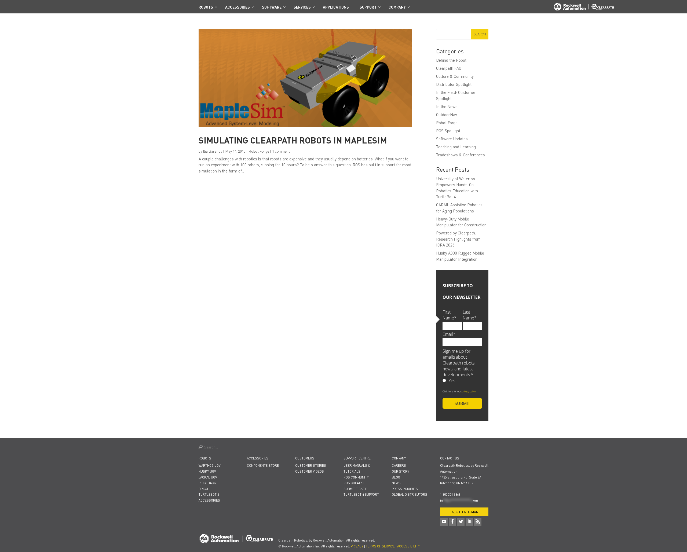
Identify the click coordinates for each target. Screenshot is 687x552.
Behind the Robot (451, 60)
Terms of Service (380, 546)
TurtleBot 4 (209, 494)
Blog (396, 477)
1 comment (281, 151)
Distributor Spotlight (454, 84)
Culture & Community (455, 76)
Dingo (203, 489)
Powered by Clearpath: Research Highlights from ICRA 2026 (458, 239)
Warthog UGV (210, 465)
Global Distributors (409, 494)
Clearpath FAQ (448, 68)
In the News (447, 106)
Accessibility (408, 546)
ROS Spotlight (448, 130)
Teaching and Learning (456, 146)
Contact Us (449, 458)
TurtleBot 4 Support (361, 494)
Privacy (357, 546)
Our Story (400, 471)
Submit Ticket (355, 489)
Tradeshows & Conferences (460, 154)
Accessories (209, 500)
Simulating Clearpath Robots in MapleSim (293, 140)
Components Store (263, 465)
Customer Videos (309, 471)
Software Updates (452, 138)
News (396, 483)
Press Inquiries (405, 489)
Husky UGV (207, 471)
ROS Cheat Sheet (357, 483)
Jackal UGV (208, 477)
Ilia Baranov (212, 151)
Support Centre (357, 458)
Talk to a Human (464, 512)
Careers (399, 465)
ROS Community (356, 477)
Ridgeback (207, 483)
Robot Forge (259, 151)
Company (399, 458)
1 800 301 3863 (450, 494)
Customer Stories (310, 465)
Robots (205, 458)
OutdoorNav (446, 114)
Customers (304, 458)
